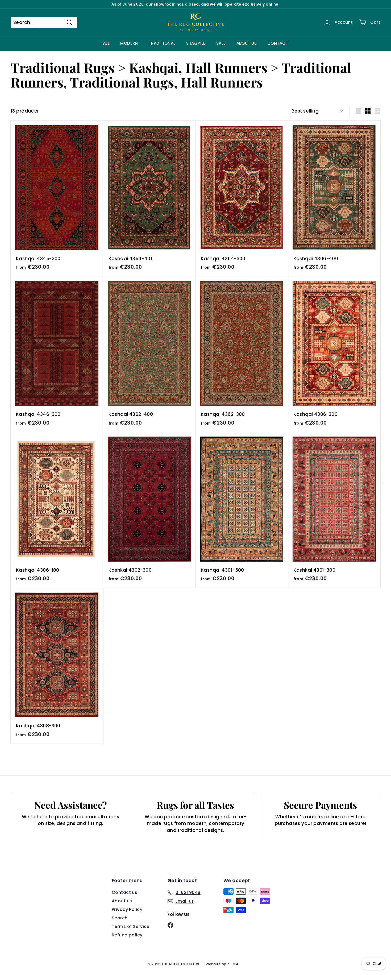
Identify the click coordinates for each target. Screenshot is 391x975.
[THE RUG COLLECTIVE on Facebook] (170, 925)
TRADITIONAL (162, 43)
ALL (106, 43)
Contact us (124, 892)
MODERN (129, 43)
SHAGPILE (196, 43)
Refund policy (127, 935)
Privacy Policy (127, 909)
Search (120, 918)
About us (122, 901)
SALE (221, 43)
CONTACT (277, 43)
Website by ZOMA (222, 963)
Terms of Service (130, 926)
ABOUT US (246, 43)
